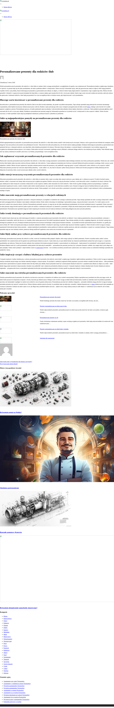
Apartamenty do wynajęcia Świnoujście (15, 697)
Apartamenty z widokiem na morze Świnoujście (17, 683)
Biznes (5, 60)
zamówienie (39, 247)
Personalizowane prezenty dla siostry (50, 297)
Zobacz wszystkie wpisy (7, 359)
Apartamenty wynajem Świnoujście (14, 690)
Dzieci (5, 621)
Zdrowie (6, 673)
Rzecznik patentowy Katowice (11, 532)
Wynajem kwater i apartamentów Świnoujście (16, 699)
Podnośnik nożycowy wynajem (12, 701)
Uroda (5, 666)
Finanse (6, 625)
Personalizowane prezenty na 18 (49, 317)
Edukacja (6, 623)
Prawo (5, 646)
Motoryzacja (7, 636)
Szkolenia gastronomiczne (9, 488)
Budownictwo (8, 618)
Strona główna (8, 7)
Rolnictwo (6, 650)
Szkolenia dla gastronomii (47, 338)
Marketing (6, 632)
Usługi (5, 668)
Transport (6, 659)
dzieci (88, 107)
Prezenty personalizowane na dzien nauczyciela (53, 306)
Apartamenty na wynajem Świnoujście (14, 692)
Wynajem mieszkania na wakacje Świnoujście (16, 695)
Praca (5, 643)
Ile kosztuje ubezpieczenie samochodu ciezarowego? (18, 608)
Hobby (5, 627)
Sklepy (5, 652)
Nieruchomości (8, 639)
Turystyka (6, 661)
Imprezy (6, 630)
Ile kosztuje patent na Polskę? (11, 412)
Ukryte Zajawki (8, 664)
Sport (5, 655)
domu (93, 284)
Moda (5, 634)
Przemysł (6, 648)
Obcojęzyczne (8, 641)
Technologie (7, 657)
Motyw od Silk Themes (6, 705)
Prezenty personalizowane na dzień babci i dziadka (54, 329)
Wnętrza (6, 671)
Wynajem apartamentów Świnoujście (14, 686)
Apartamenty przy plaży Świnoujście (14, 681)
